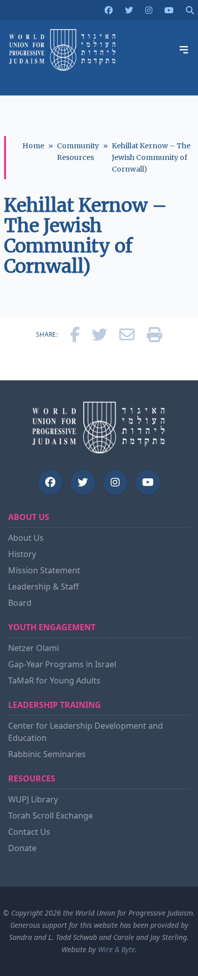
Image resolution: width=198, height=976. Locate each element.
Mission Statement (44, 570)
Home (33, 145)
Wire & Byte (116, 949)
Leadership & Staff (43, 586)
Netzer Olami (33, 648)
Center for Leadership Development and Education (85, 731)
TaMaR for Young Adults (54, 680)
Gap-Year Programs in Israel (62, 664)
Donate (22, 848)
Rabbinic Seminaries (47, 754)
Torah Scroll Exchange (50, 815)
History (22, 554)
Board (19, 602)
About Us (26, 537)
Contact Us (29, 831)
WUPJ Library (33, 799)
